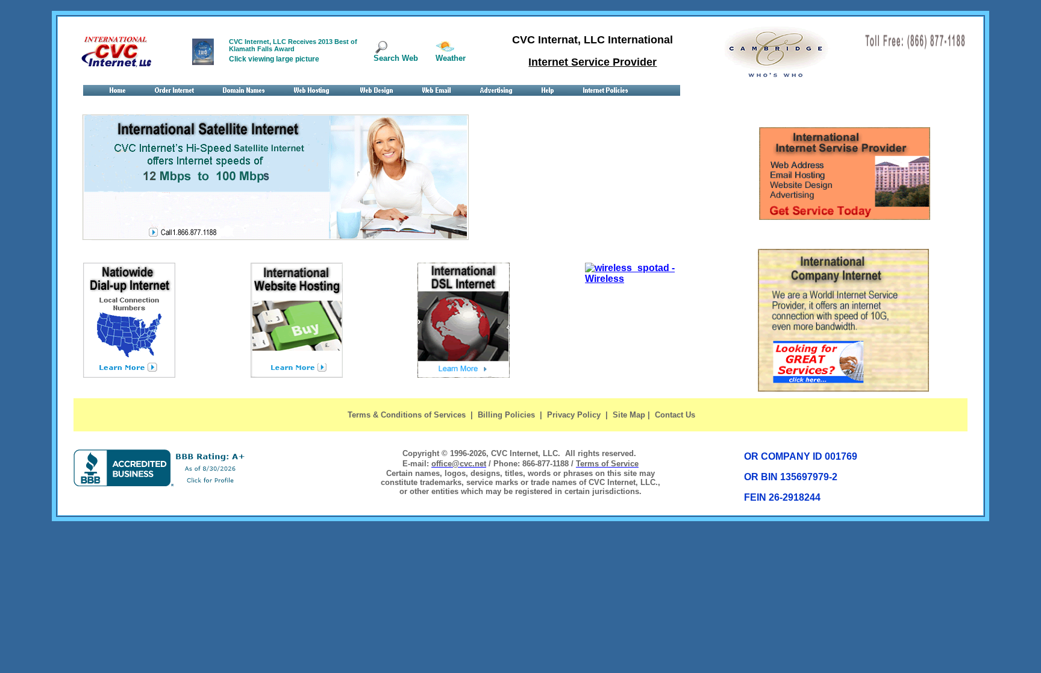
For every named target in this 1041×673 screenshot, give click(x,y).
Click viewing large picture (274, 59)
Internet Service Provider (592, 62)
